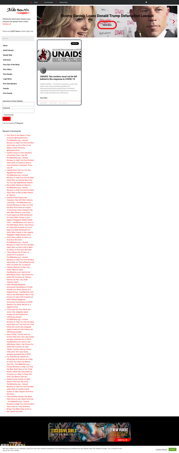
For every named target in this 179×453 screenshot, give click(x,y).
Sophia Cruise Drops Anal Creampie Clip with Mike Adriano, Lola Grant (20, 209)
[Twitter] (146, 2)
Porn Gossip (7, 93)
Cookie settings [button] (161, 449)
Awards (6, 88)
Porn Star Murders (10, 84)
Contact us (6, 24)
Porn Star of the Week (11, 65)
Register (20, 123)
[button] (40, 21)
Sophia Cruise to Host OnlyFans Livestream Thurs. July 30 (20, 165)
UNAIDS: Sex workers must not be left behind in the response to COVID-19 (58, 77)
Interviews (7, 60)
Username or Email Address (13, 101)
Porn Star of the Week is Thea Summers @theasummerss (19, 147)
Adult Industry (8, 50)
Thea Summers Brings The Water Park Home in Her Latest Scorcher (19, 408)
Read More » (44, 98)
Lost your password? (9, 123)
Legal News (7, 79)
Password (6, 108)
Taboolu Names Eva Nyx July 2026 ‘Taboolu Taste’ (19, 279)
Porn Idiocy (7, 69)
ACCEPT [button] (172, 449)
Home (5, 46)
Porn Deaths (7, 74)
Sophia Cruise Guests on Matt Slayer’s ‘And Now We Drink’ (20, 391)
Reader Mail (7, 55)
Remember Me (8, 115)
